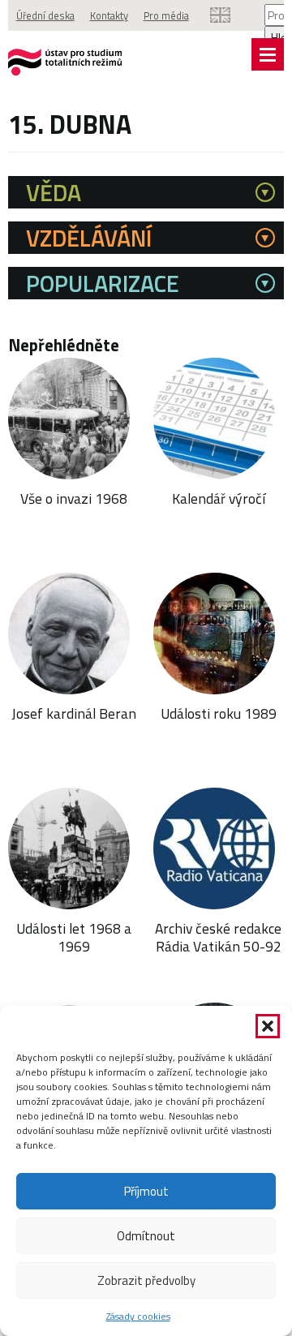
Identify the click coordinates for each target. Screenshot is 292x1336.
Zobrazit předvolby (146, 1280)
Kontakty (109, 15)
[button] (268, 1026)
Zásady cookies (138, 1316)
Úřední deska (45, 15)
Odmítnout (146, 1235)
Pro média (166, 15)
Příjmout (146, 1191)
